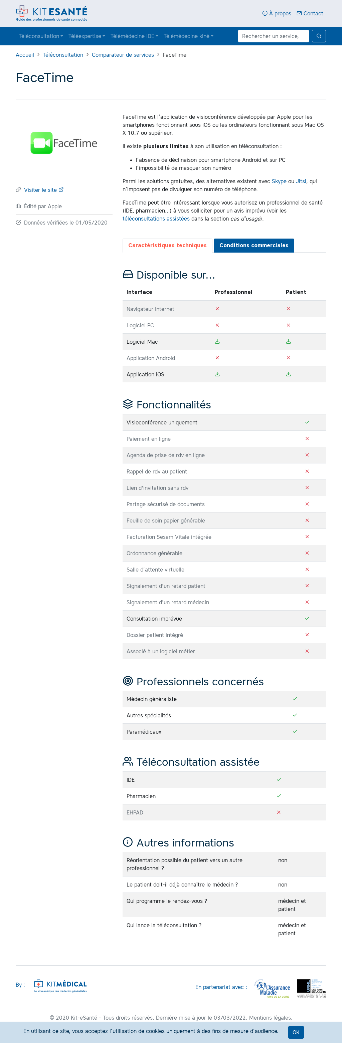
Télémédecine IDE (132, 36)
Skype (279, 181)
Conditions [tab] (254, 245)
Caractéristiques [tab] (167, 245)
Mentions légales (270, 1017)
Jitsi (301, 181)
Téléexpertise (84, 36)
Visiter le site (41, 190)
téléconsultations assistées (156, 218)
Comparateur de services (123, 54)
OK (296, 1032)
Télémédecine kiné (186, 36)
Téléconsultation (39, 36)
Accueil (25, 54)
